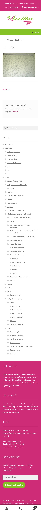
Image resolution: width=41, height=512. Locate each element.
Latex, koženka (12, 203)
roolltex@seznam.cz (16, 447)
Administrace (7, 503)
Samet (9, 284)
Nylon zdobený (17, 317)
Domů (11, 40)
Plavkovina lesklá (16, 240)
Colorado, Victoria (18, 262)
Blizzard (15, 259)
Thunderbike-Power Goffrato (19, 277)
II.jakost (10, 192)
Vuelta (14, 273)
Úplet (9, 328)
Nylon (12, 303)
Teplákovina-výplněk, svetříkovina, (22, 346)
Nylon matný (16, 310)
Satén (9, 288)
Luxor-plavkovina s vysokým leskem (22, 237)
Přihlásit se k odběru (14, 485)
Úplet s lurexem (15, 350)
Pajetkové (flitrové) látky (15, 210)
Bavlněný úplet (15, 332)
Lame (12, 188)
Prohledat (20, 508)
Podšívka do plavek (16, 339)
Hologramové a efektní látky (17, 185)
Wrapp (12, 281)
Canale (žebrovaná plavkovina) (20, 218)
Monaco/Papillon (18, 248)
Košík (31, 506)
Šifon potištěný (15, 295)
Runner (14, 270)
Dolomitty (15, 266)
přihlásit (15, 112)
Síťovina (13, 321)
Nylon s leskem (17, 314)
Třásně (9, 174)
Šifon (9, 292)
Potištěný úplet (15, 343)
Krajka (9, 199)
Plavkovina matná (16, 244)
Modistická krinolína (14, 163)
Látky (7, 177)
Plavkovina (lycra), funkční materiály (20, 214)
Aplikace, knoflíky (13, 152)
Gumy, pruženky (12, 159)
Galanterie (8, 148)
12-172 (17, 40)
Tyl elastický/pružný (17, 324)
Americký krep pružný (14, 181)
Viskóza (12, 354)
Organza (10, 207)
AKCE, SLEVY (9, 144)
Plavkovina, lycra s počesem (19, 255)
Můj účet (7, 508)
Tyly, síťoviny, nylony (14, 299)
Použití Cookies (19, 503)
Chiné (12, 221)
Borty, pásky (11, 155)
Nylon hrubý (16, 306)
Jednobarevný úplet (17, 336)
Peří (8, 170)
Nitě (8, 166)
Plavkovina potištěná (17, 251)
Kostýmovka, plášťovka (15, 196)
